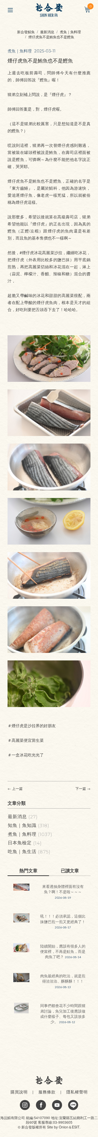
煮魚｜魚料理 (70, 31)
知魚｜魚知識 (28, 825)
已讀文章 (70, 870)
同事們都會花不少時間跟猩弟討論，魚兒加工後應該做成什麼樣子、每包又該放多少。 (62, 1013)
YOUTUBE (57, 1105)
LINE (73, 1105)
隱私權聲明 (77, 1092)
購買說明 (19, 1092)
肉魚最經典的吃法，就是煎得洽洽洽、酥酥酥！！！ (62, 978)
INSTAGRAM (25, 1105)
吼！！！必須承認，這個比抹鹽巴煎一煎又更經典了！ (62, 918)
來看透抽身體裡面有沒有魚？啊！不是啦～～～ (63, 889)
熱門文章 (28, 870)
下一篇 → (82, 788)
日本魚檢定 (25, 842)
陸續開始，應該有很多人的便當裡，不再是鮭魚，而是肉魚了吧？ (62, 951)
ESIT (75, 1126)
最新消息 (47, 31)
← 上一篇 (15, 788)
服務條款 (47, 1092)
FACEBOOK (41, 1105)
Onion (63, 1126)
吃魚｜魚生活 (29, 851)
